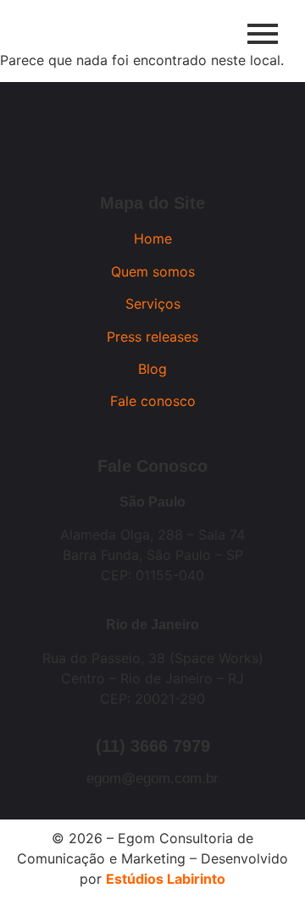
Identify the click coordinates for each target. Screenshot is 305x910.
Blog (152, 368)
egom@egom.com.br (152, 778)
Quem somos (153, 271)
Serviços (152, 303)
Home (153, 238)
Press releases (152, 336)
